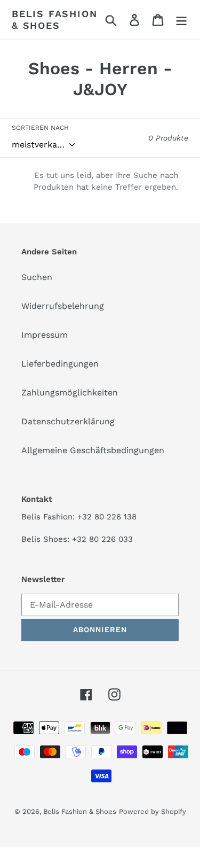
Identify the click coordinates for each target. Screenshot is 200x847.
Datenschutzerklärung (68, 421)
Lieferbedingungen (60, 364)
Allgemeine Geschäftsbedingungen (92, 450)
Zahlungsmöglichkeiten (69, 392)
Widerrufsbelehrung (62, 306)
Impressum (44, 335)
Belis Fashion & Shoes (54, 19)
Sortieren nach (40, 127)
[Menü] (181, 19)
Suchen (36, 277)
